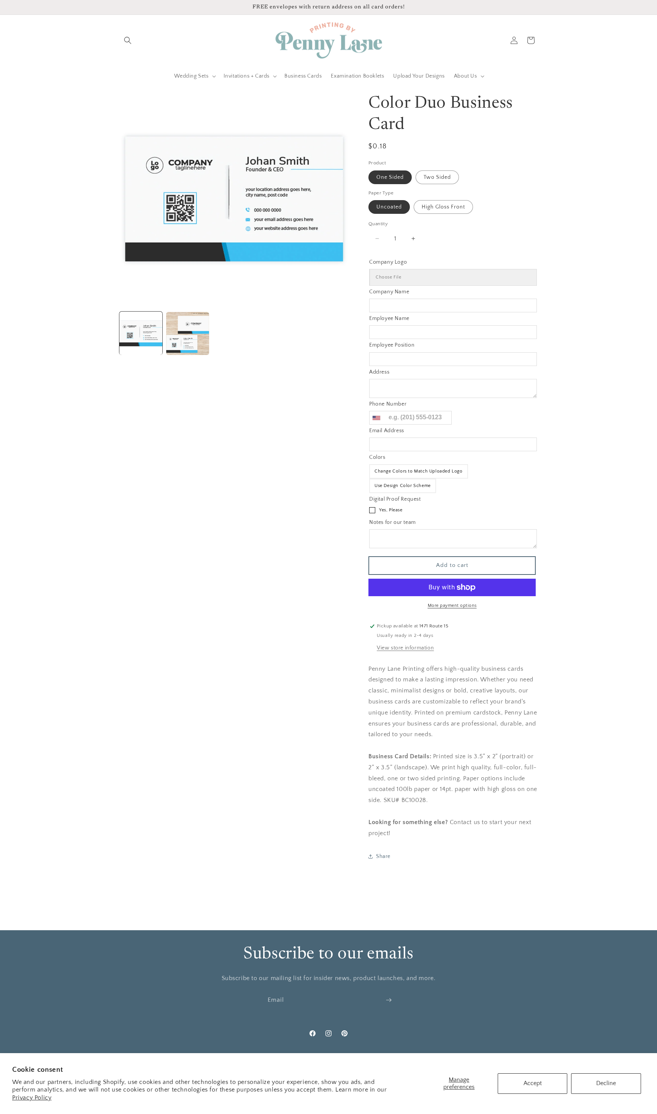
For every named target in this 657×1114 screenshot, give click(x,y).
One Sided (390, 177)
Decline (606, 1083)
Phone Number (387, 404)
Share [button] (383, 856)
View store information (405, 648)
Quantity (378, 223)
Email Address (386, 431)
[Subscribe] (388, 1000)
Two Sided (437, 177)
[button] (127, 40)
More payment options (452, 605)
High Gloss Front (443, 207)
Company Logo (388, 262)
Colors (377, 457)
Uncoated (389, 207)
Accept (533, 1083)
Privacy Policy (31, 1097)
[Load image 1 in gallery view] (140, 333)
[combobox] (376, 417)
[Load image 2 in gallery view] (187, 333)
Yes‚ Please (391, 510)
